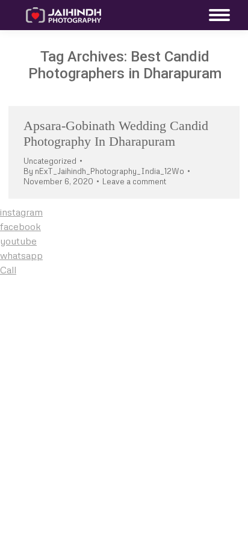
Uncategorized (49, 161)
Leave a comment (134, 181)
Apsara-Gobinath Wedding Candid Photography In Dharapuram (115, 133)
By (103, 171)
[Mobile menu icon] (216, 15)
